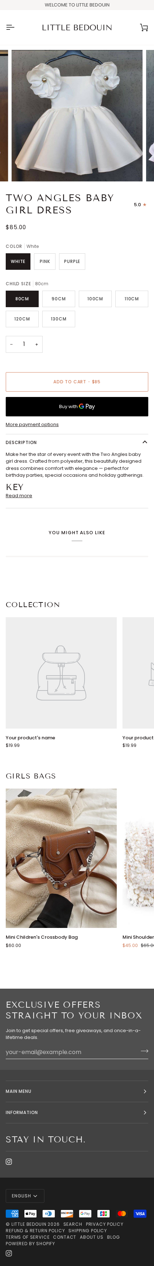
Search (72, 1224)
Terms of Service (27, 1237)
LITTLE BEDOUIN (29, 1224)
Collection (33, 604)
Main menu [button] (19, 1091)
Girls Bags (31, 776)
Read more (19, 495)
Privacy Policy (105, 1224)
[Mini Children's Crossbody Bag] (61, 858)
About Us (92, 1237)
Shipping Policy (87, 1231)
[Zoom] (25, 168)
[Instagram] (9, 1162)
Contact (64, 1237)
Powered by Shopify (30, 1243)
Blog (113, 1237)
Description (21, 442)
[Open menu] (16, 27)
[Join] (142, 1051)
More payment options (32, 424)
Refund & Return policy (35, 1231)
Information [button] (22, 1112)
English (21, 1196)
